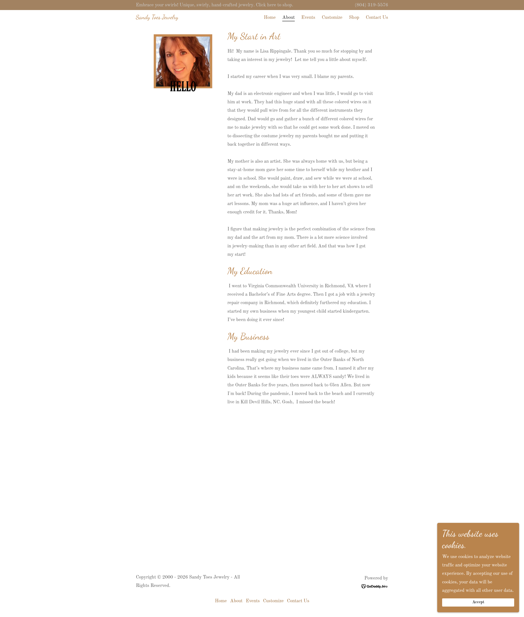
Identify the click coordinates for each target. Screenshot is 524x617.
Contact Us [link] (377, 17)
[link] (157, 17)
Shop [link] (354, 17)
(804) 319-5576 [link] (371, 5)
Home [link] (270, 17)
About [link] (288, 17)
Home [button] (221, 601)
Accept (478, 602)
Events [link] (308, 17)
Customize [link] (332, 17)
